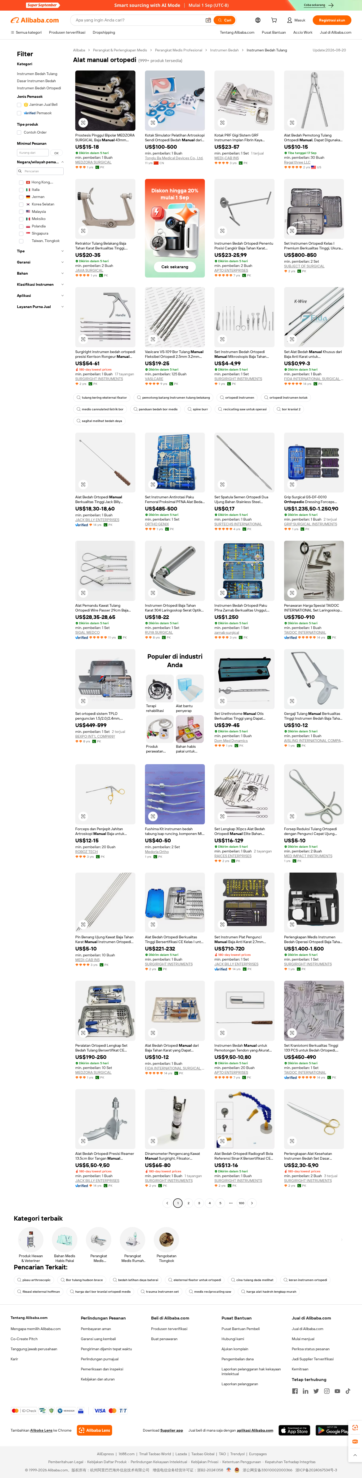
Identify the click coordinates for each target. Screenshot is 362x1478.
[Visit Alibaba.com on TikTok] (348, 1391)
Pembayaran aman (96, 1329)
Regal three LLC (297, 162)
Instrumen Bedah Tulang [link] (267, 50)
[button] (208, 20)
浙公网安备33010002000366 (267, 1470)
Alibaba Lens (41, 1430)
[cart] (275, 21)
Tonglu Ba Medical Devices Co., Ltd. (174, 158)
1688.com (126, 1454)
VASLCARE (154, 379)
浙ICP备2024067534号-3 (316, 1470)
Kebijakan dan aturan (98, 1379)
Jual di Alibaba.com (307, 1329)
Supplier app (171, 1430)
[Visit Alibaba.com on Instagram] (327, 1391)
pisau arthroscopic (37, 1280)
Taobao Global (202, 1454)
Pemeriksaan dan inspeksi (102, 1369)
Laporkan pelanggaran (240, 1384)
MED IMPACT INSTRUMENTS (308, 856)
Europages (258, 1454)
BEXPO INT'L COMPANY (95, 736)
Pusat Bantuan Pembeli (241, 1329)
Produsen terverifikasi (169, 1329)
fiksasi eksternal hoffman (41, 1292)
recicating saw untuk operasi (245, 409)
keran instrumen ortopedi (308, 1280)
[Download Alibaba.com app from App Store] (294, 1430)
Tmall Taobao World (155, 1454)
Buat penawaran (164, 1339)
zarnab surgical (226, 632)
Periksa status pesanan (311, 1349)
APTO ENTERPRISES (231, 270)
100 (241, 1203)
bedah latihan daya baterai (138, 1280)
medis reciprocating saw (212, 1292)
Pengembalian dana (238, 1359)
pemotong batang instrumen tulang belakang (176, 397)
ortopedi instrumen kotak (288, 397)
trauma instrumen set (162, 1292)
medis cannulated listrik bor (102, 409)
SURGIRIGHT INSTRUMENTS (99, 379)
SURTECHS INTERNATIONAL (238, 524)
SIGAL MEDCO (87, 632)
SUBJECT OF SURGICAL (304, 266)
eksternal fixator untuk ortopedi (197, 1280)
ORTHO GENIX (157, 524)
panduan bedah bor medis (158, 409)
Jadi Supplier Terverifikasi (313, 1359)
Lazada (181, 1454)
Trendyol (237, 1454)
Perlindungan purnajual (99, 1359)
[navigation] (40, 627)
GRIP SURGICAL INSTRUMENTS (310, 524)
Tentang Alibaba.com (29, 1318)
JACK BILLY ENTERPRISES (97, 520)
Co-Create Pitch (24, 1339)
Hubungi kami (233, 1339)
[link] (355, 1428)
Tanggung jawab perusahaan (34, 1349)
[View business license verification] (228, 1470)
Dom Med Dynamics (231, 740)
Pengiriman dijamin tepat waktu (106, 1349)
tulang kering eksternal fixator (104, 397)
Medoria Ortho (157, 852)
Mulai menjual (303, 1339)
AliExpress (105, 1454)
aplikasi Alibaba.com (255, 1430)
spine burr (200, 409)
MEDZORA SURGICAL (93, 162)
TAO (222, 1454)
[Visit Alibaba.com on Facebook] (295, 1391)
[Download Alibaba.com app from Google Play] (333, 1430)
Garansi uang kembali (98, 1339)
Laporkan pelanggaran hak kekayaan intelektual (251, 1371)
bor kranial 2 (291, 409)
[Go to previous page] (167, 1203)
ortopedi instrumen (239, 397)
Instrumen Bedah (224, 50)
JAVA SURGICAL (89, 270)
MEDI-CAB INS (226, 158)
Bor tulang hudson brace (84, 1280)
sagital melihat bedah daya (102, 421)
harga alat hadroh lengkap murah (271, 1292)
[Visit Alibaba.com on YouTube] (337, 1391)
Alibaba (79, 50)
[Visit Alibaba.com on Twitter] (316, 1391)
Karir (14, 1359)
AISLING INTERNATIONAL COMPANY (314, 740)
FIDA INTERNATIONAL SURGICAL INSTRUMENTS (314, 379)
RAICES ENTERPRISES (232, 856)
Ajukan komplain (235, 1349)
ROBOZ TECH (86, 852)
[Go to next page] (252, 1203)
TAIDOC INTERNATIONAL (305, 632)
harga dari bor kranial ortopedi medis (103, 1292)
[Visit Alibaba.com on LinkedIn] (305, 1391)
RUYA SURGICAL (159, 632)
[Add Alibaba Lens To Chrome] (94, 1430)
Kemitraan (300, 1369)
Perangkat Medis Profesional (178, 50)
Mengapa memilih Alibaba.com (36, 1329)
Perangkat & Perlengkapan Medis (120, 50)
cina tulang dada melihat (254, 1280)
